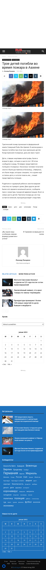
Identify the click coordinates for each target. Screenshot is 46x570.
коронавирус (10, 491)
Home (4, 56)
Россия (19, 477)
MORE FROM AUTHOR (27, 274)
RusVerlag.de (17, 567)
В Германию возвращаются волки (33, 233)
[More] (40, 76)
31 (12, 361)
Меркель (31, 473)
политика (8, 498)
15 (41, 349)
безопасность (17, 484)
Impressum (21, 561)
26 (24, 357)
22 (41, 353)
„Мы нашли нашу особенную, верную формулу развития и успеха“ (9, 235)
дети (15, 207)
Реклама (21, 564)
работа (28, 499)
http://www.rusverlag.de (23, 263)
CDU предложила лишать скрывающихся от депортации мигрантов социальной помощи (26, 419)
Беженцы (31, 465)
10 (12, 349)
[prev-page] (3, 311)
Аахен (10, 207)
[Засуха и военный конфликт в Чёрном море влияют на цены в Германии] (7, 440)
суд (4, 502)
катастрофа (27, 207)
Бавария (20, 466)
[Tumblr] (35, 76)
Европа (21, 474)
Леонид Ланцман (9, 71)
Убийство (37, 477)
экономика (8, 505)
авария (29, 480)
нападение (7, 495)
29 (41, 357)
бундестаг (28, 484)
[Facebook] (11, 76)
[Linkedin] (26, 76)
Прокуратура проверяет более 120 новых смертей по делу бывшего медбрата (27, 303)
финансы (20, 502)
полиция (5, 209)
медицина (22, 491)
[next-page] (7, 311)
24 (12, 357)
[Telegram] (34, 219)
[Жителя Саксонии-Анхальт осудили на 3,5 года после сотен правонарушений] (7, 282)
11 (18, 349)
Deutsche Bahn (9, 466)
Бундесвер (17, 469)
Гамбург (26, 470)
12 (24, 349)
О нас (6, 561)
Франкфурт (6, 480)
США (25, 477)
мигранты (30, 491)
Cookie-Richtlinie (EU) (32, 564)
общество (16, 495)
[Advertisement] (23, 24)
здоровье (18, 488)
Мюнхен (6, 477)
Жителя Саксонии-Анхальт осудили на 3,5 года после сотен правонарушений (28, 282)
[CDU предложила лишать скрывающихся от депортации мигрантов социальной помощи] (7, 419)
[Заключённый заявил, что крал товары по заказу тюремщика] (7, 292)
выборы (34, 484)
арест (35, 481)
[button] (3, 51)
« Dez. (4, 364)
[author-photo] (23, 257)
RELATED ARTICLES (9, 274)
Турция (31, 477)
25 (18, 357)
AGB (8, 564)
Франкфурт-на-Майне (17, 480)
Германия (10, 473)
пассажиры (23, 495)
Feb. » (10, 364)
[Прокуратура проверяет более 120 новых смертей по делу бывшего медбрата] (7, 303)
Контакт (14, 564)
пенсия (30, 495)
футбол (28, 502)
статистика (35, 498)
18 (18, 353)
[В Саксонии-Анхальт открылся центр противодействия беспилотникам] (7, 430)
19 (24, 353)
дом (20, 207)
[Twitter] (16, 76)
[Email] (31, 76)
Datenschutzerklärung (33, 561)
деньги (6, 488)
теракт (9, 502)
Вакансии (13, 561)
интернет (26, 487)
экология (36, 502)
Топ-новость (15, 60)
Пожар (35, 207)
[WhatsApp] (21, 76)
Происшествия (12, 56)
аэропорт (6, 484)
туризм (15, 502)
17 (12, 353)
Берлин (7, 469)
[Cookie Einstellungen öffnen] (4, 567)
